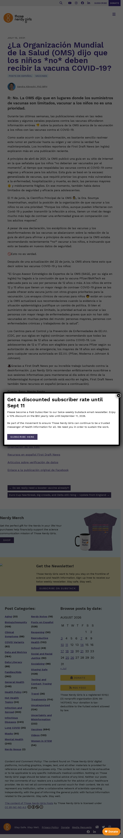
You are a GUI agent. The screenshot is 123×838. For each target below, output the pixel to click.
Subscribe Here (22, 436)
